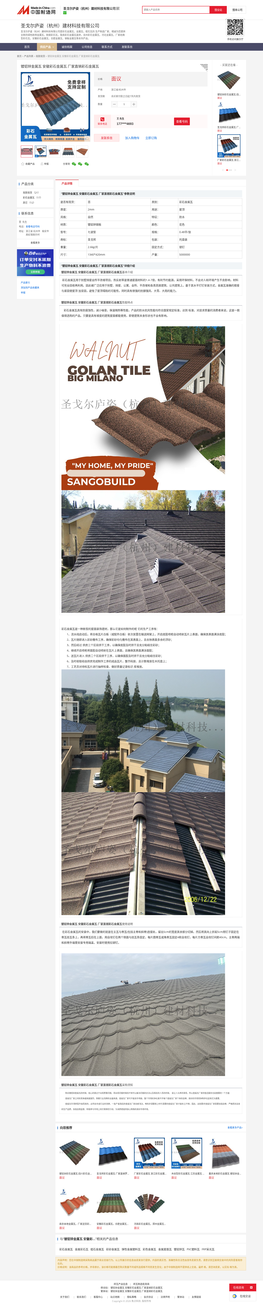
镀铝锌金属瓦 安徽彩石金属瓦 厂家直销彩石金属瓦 (136, 1287)
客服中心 (98, 1297)
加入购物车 (132, 138)
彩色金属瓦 (149, 1249)
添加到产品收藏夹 (30, 287)
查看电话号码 (33, 226)
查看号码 (182, 121)
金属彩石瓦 (81, 1249)
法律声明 (165, 1297)
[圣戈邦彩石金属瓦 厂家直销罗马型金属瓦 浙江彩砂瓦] (228, 113)
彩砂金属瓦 (113, 1249)
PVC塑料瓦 (193, 1249)
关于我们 (64, 1297)
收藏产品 (30, 164)
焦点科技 (136, 1301)
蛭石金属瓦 (97, 1249)
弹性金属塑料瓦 (131, 1249)
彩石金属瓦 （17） (32, 197)
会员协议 (148, 1297)
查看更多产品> (235, 1127)
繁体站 (180, 1297)
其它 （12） (29, 202)
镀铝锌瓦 (179, 1249)
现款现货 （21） (31, 192)
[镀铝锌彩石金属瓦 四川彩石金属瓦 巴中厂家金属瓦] (228, 80)
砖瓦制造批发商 (141, 1284)
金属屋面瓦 (165, 1249)
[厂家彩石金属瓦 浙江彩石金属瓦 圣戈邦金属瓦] (228, 145)
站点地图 (115, 1297)
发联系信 (106, 138)
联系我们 (81, 1297)
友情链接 (196, 1297)
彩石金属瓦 (66, 1249)
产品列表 (28, 56)
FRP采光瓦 (208, 1249)
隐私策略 (131, 1297)
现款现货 (40, 56)
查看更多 (35, 242)
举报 (46, 164)
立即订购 (151, 138)
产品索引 (25, 282)
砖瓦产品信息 (121, 1284)
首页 (19, 56)
